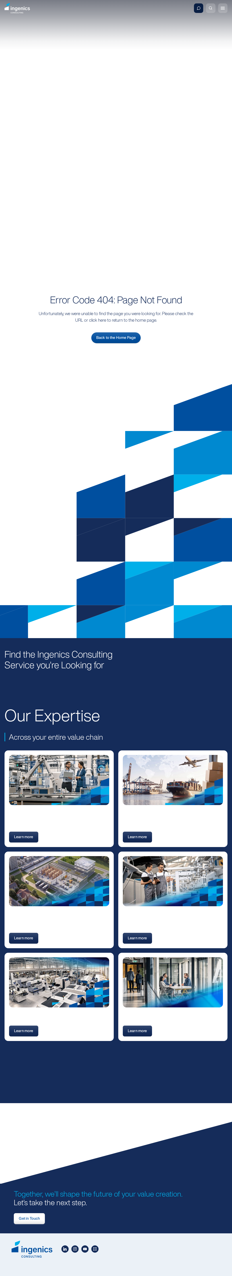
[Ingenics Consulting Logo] (17, 8)
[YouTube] (85, 1249)
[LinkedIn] (65, 1249)
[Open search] (210, 8)
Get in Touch (29, 1218)
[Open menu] (222, 8)
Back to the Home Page (116, 337)
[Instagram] (75, 1249)
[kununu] (95, 1249)
